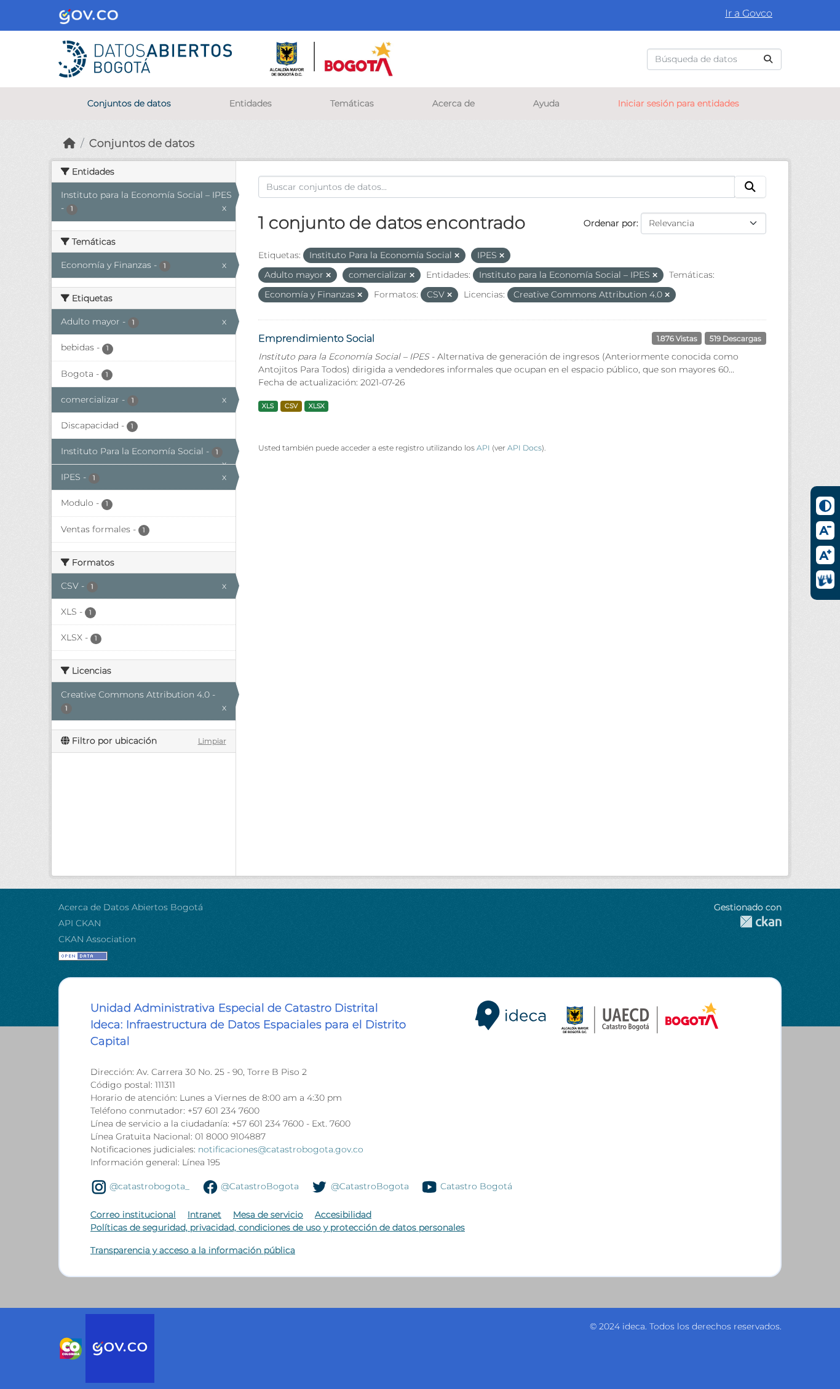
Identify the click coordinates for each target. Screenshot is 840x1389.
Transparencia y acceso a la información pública (192, 1250)
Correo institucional (133, 1214)
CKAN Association (97, 939)
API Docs (524, 447)
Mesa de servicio (268, 1214)
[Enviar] (768, 59)
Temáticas (352, 103)
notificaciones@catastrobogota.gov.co (280, 1149)
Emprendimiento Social (316, 338)
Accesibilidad (343, 1214)
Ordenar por (610, 223)
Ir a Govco (748, 13)
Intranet (204, 1214)
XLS (268, 406)
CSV (291, 406)
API (483, 447)
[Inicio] (69, 142)
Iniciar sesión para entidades (678, 103)
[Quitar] (456, 255)
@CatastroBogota (260, 1186)
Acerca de (453, 103)
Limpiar (212, 741)
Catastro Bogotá (476, 1186)
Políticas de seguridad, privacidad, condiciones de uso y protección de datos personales (277, 1227)
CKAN (748, 921)
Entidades (250, 103)
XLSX (317, 406)
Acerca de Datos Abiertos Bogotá (130, 907)
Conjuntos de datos (129, 103)
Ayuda (546, 103)
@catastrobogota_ (149, 1186)
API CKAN (79, 923)
